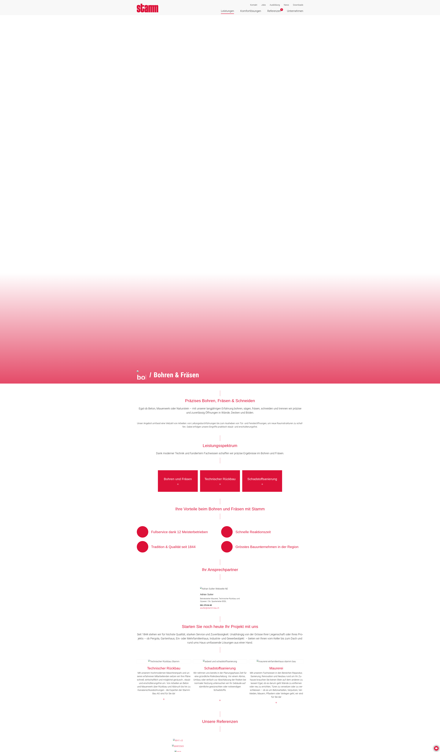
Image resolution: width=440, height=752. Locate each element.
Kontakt (253, 5)
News (286, 5)
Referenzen (274, 11)
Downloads (298, 5)
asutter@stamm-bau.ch (209, 608)
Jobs (263, 5)
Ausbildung (275, 5)
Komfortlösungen (250, 11)
